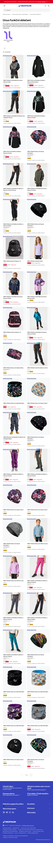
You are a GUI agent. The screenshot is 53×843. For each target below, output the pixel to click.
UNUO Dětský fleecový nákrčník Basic (13, 403)
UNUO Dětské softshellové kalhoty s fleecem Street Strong (13, 189)
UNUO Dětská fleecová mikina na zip (37, 543)
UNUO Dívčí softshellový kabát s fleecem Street (36, 116)
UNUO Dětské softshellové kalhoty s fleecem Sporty (37, 581)
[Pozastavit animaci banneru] (47, 2)
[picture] (14, 66)
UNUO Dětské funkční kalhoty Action (37, 368)
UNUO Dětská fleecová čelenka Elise (13, 368)
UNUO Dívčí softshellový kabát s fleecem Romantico (36, 81)
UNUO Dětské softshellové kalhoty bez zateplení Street (14, 116)
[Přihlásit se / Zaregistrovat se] (45, 5)
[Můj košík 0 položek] (48, 5)
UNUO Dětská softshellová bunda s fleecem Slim (13, 81)
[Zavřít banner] (49, 2)
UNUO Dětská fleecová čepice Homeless (35, 152)
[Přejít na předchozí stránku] (22, 775)
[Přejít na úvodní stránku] (24, 6)
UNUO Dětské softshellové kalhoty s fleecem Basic (13, 224)
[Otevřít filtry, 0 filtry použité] (5, 48)
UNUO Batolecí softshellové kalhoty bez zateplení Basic (14, 437)
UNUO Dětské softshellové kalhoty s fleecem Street (13, 474)
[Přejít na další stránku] (31, 775)
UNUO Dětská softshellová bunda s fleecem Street (37, 189)
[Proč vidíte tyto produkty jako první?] (3, 52)
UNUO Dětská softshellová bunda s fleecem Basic (13, 297)
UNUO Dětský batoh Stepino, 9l (12, 261)
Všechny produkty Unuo (8, 41)
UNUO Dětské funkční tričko (35, 261)
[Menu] (4, 5)
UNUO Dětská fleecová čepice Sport (37, 403)
